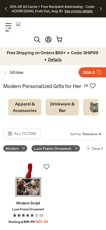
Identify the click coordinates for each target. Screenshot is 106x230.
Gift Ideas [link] (16, 72)
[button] (48, 40)
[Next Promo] (101, 8)
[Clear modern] (23, 148)
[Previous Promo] (6, 8)
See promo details (78, 10)
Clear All (98, 148)
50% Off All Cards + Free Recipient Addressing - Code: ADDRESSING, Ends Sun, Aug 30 (52, 8)
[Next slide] (94, 108)
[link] (24, 107)
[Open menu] (8, 25)
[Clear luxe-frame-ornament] (76, 148)
